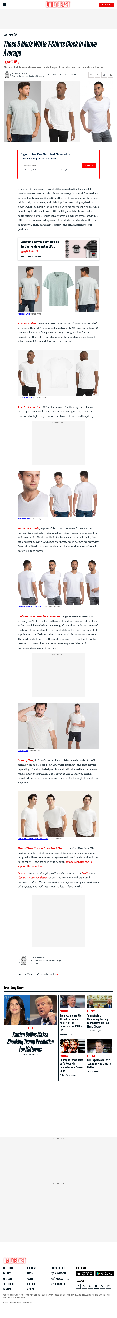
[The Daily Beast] (58, 5)
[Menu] (7, 4)
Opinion (30, 1289)
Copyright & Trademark (14, 1298)
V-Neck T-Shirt (24, 314)
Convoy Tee (23, 751)
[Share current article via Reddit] (110, 75)
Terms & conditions (101, 1295)
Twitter (85, 873)
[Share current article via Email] (104, 75)
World (30, 1279)
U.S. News (31, 1268)
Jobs (27, 1295)
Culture (31, 1284)
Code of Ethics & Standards (68, 1295)
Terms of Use (53, 170)
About (6, 1295)
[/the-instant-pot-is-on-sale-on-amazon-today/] (81, 249)
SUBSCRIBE (107, 5)
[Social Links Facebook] (78, 1287)
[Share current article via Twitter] (97, 75)
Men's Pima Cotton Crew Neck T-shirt (33, 839)
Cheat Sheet (8, 1268)
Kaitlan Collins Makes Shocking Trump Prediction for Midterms (30, 1041)
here (57, 974)
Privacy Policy (66, 170)
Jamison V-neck (24, 519)
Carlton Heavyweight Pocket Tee (31, 607)
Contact (14, 1295)
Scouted (7, 1289)
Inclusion (86, 1295)
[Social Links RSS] (102, 1287)
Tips (21, 1295)
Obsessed (7, 1279)
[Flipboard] (108, 1287)
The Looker (8, 1284)
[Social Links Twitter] (84, 1287)
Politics (7, 1273)
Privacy (49, 1295)
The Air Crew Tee (25, 398)
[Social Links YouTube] (96, 1287)
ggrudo (36, 963)
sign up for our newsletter (32, 877)
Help (43, 1295)
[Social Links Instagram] (90, 1287)
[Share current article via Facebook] (91, 75)
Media (30, 1273)
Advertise (35, 1295)
